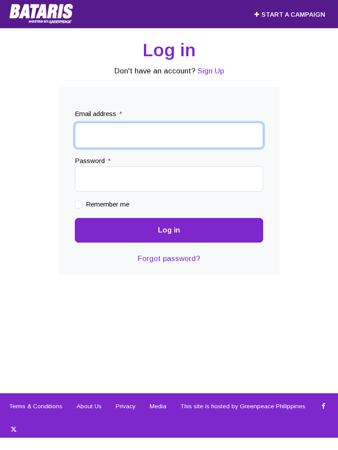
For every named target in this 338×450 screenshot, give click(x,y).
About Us (89, 406)
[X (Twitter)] (13, 429)
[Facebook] (324, 406)
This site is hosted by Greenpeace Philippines (242, 406)
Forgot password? (169, 258)
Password (93, 160)
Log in (169, 230)
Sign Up (211, 71)
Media (158, 406)
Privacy (126, 406)
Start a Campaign (293, 14)
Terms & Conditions (35, 406)
